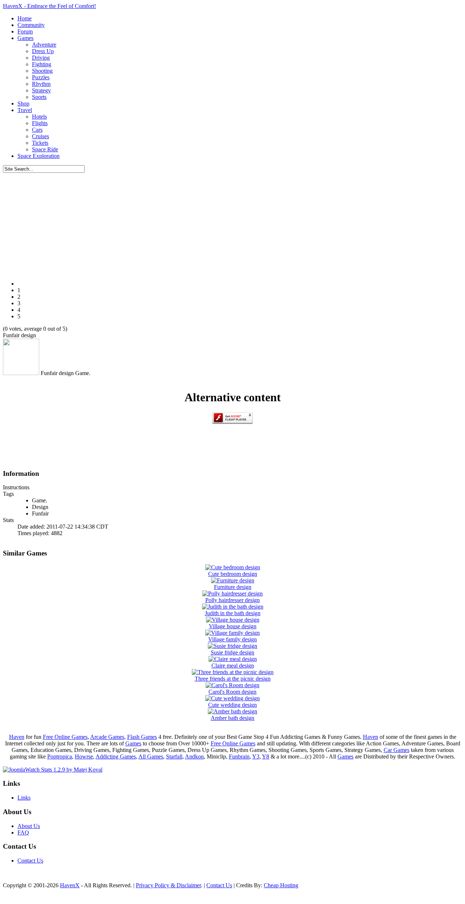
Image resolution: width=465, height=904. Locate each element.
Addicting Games (116, 756)
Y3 (255, 756)
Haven (16, 737)
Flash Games (142, 737)
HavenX (70, 885)
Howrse (84, 756)
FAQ (23, 832)
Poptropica (59, 756)
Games (133, 743)
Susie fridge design (232, 652)
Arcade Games (107, 737)
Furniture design (232, 587)
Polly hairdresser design (232, 600)
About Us (28, 826)
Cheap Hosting (281, 885)
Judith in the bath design (232, 613)
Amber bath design (232, 718)
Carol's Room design (232, 692)
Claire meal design (232, 665)
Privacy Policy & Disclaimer (168, 885)
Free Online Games (65, 737)
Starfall (174, 756)
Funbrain (239, 756)
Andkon (194, 756)
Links (24, 798)
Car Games (396, 750)
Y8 (265, 756)
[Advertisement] (232, 224)
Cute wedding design (232, 705)
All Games (150, 756)
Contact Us (30, 860)
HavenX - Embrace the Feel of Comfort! (49, 6)
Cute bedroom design (232, 574)
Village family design (232, 639)
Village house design (232, 626)
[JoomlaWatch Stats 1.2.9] (52, 769)
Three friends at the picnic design (233, 679)
